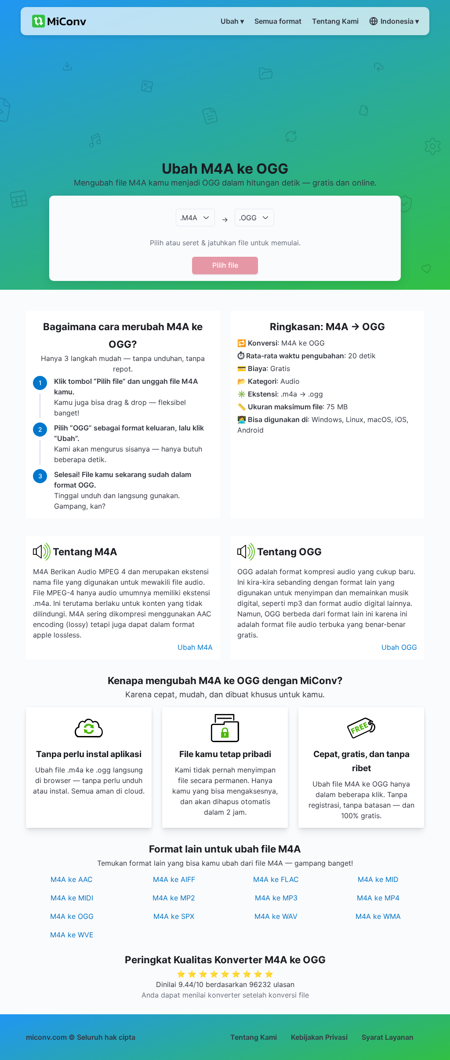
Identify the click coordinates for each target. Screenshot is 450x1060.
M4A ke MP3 (276, 897)
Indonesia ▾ (400, 21)
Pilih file (225, 265)
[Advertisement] (225, 97)
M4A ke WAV (276, 916)
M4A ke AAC (72, 879)
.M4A (188, 217)
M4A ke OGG (72, 916)
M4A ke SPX (173, 916)
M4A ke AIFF (174, 879)
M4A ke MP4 (378, 897)
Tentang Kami (253, 1037)
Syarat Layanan (388, 1037)
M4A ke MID (378, 879)
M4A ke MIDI (72, 897)
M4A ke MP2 (173, 897)
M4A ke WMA (378, 916)
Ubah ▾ (232, 21)
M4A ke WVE (72, 934)
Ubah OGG (399, 647)
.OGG (248, 217)
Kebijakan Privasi (319, 1037)
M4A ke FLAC (276, 879)
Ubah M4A (195, 647)
